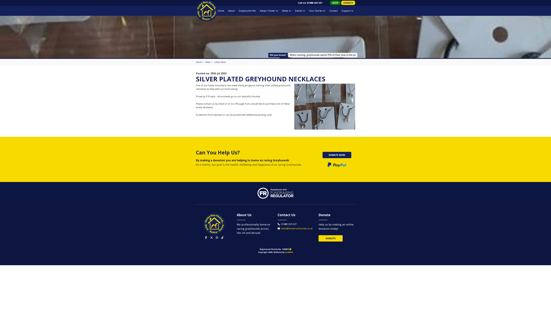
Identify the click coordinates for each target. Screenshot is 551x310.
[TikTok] (222, 238)
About (231, 10)
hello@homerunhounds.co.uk (297, 228)
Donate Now (337, 155)
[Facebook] (206, 238)
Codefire (289, 252)
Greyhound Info (247, 10)
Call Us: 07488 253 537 (310, 2)
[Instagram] (217, 238)
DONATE (348, 2)
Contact (333, 10)
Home (221, 10)
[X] (211, 238)
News (207, 62)
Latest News (220, 62)
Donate (330, 238)
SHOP (335, 2)
